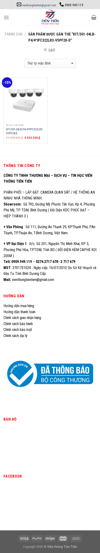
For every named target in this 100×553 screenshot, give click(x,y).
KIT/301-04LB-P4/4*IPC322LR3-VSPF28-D (24, 131)
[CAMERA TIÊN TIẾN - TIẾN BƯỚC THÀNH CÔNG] (50, 17)
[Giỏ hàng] (94, 17)
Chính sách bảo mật (17, 329)
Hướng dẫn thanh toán (19, 312)
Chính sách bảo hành (18, 324)
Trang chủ (13, 34)
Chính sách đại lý (15, 335)
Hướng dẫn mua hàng (18, 306)
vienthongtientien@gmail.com (38, 5)
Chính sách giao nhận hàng (22, 317)
